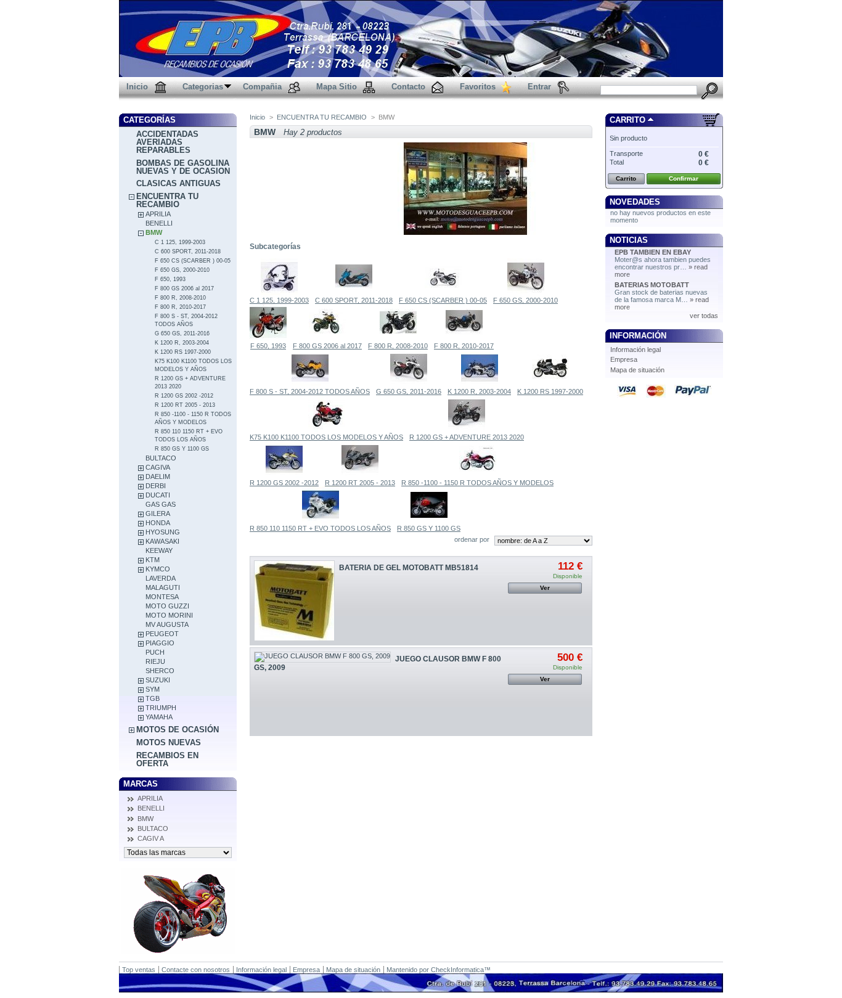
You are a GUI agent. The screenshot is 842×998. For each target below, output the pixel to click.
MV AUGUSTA (167, 624)
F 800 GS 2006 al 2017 (184, 288)
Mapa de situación (637, 370)
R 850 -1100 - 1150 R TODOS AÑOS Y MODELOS (477, 482)
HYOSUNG (162, 532)
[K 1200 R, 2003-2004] (479, 384)
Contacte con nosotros (195, 969)
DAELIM (157, 476)
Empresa (623, 359)
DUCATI (157, 495)
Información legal (635, 349)
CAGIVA (157, 467)
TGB (152, 698)
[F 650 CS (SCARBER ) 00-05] (443, 293)
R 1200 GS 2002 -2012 (184, 396)
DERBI (155, 485)
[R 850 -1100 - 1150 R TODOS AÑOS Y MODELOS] (477, 475)
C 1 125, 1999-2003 (180, 242)
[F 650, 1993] (268, 338)
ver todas (704, 315)
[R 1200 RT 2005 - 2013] (359, 475)
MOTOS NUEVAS (168, 742)
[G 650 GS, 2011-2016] (408, 384)
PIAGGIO (159, 643)
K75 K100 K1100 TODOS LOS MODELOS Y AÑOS (326, 437)
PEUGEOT (162, 633)
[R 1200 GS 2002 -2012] (284, 475)
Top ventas (138, 969)
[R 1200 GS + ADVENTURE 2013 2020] (466, 429)
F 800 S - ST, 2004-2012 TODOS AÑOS (310, 391)
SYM (152, 689)
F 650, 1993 (170, 279)
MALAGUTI (162, 587)
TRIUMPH (160, 707)
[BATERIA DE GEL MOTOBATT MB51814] (294, 600)
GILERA (157, 513)
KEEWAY (159, 550)
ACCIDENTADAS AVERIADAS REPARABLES (167, 142)
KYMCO (157, 569)
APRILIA (158, 214)
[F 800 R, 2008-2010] (398, 338)
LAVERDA (160, 578)
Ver (545, 587)
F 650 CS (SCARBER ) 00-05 (193, 261)
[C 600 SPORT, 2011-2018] (353, 293)
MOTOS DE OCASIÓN (177, 729)
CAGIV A (150, 838)
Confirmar (683, 178)
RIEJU (155, 661)
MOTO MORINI (169, 615)
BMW (153, 232)
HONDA (157, 522)
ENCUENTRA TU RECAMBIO (167, 200)
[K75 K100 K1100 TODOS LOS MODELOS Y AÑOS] (326, 429)
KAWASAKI (162, 541)
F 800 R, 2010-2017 (180, 307)
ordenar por (471, 539)
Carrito (627, 120)
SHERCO (159, 670)
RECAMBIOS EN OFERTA (167, 759)
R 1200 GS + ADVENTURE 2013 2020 (466, 437)
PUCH (155, 652)
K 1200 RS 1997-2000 (183, 352)
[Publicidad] (178, 951)
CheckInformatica (457, 969)
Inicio (257, 117)
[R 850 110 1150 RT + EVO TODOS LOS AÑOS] (320, 521)
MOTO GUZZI (167, 606)
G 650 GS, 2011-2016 (182, 333)
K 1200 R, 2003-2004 (182, 343)
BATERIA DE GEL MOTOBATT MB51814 (408, 567)
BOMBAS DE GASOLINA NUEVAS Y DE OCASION (183, 167)
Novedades (635, 202)
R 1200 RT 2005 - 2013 (185, 405)
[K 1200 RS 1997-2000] (550, 384)
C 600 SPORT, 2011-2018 (188, 251)
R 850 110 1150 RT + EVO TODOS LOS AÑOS (320, 528)
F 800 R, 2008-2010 (180, 298)
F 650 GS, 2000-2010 (182, 270)
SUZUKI (157, 680)
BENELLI (159, 223)
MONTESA (162, 596)
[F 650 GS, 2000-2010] (525, 293)
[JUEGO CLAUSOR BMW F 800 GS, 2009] (322, 657)
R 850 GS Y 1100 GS (182, 449)
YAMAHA (159, 717)
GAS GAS (160, 504)
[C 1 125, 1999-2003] (279, 293)
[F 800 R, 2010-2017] (464, 338)
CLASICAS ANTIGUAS (178, 183)
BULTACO (160, 458)
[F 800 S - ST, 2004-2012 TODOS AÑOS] (310, 384)
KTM (152, 559)
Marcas (140, 783)
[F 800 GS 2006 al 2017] (327, 338)
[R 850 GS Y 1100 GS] (429, 521)
